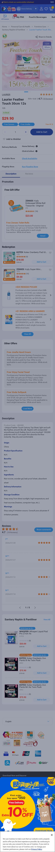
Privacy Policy (36, 849)
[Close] (52, 835)
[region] (27, 841)
